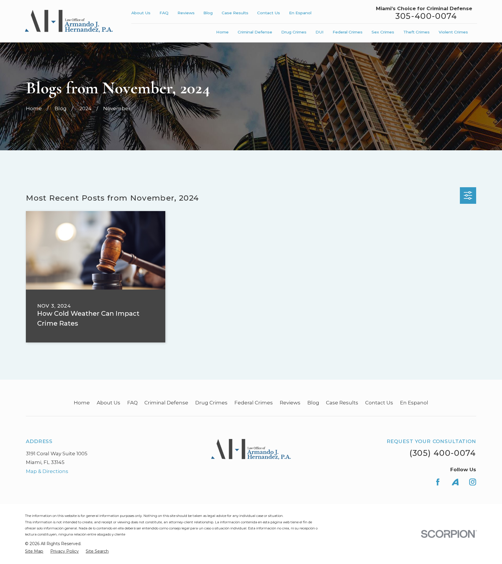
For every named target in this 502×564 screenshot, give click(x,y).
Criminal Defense (166, 403)
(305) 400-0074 (442, 453)
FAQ (163, 12)
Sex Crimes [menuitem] (383, 32)
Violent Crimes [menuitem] (453, 32)
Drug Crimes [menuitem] (293, 32)
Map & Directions (47, 471)
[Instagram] (472, 482)
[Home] (69, 21)
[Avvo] (455, 482)
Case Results (235, 12)
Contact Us (268, 12)
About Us (140, 12)
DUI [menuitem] (319, 32)
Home (82, 403)
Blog (208, 12)
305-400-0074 (426, 16)
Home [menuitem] (222, 32)
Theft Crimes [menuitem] (416, 32)
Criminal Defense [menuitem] (255, 32)
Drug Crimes (211, 403)
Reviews (186, 12)
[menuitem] (34, 551)
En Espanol (300, 12)
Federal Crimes (253, 403)
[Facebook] (437, 482)
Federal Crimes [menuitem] (348, 32)
